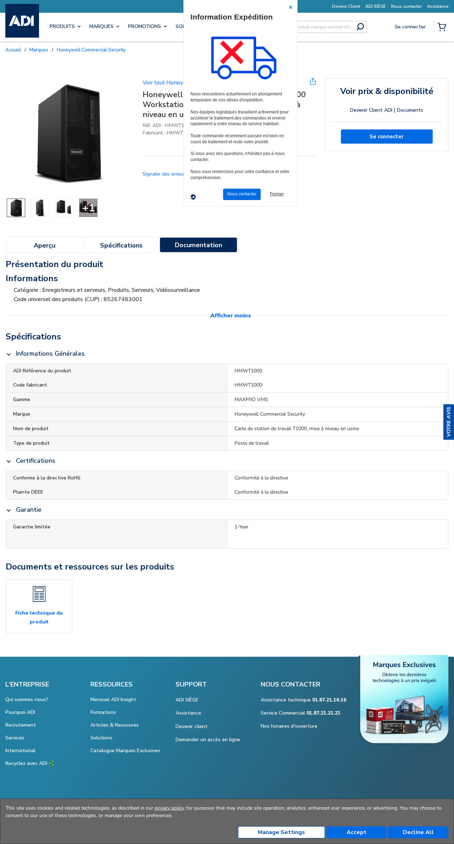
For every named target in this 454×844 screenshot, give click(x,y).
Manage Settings (281, 832)
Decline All (418, 832)
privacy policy (169, 808)
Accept (356, 832)
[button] (448, 422)
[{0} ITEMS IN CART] (443, 28)
